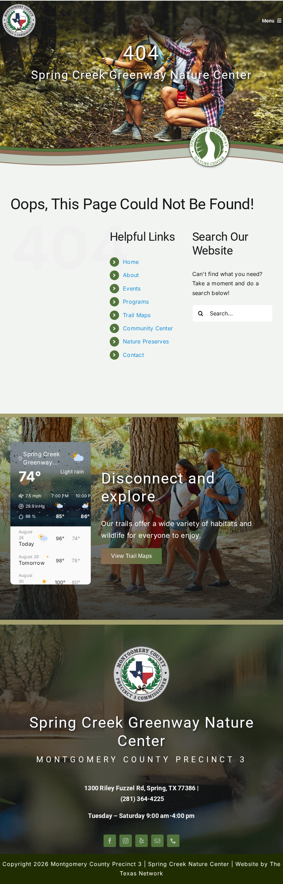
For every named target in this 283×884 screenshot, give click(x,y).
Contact (133, 354)
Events (131, 288)
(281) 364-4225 (142, 798)
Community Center (148, 328)
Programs (136, 301)
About (131, 274)
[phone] (173, 841)
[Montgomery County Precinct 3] (19, 6)
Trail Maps (136, 315)
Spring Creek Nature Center (188, 863)
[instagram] (125, 841)
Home (131, 261)
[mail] (157, 841)
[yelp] (141, 841)
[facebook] (110, 841)
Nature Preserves (146, 341)
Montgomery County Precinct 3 (96, 863)
